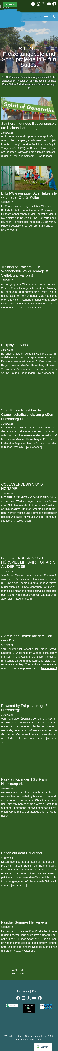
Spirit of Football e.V (42, 1022)
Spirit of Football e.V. (9, 18)
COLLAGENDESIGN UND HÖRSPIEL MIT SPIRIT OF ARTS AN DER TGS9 (28, 562)
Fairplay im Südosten (17, 345)
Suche (53, 16)
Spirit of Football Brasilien (15, 1022)
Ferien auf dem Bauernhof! (22, 853)
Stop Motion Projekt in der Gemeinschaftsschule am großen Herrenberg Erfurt (27, 414)
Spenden (10, 5)
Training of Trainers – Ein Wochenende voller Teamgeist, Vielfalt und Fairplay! (25, 271)
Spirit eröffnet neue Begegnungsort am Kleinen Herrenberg (28, 125)
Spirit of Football (29, 1022)
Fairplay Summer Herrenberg (24, 922)
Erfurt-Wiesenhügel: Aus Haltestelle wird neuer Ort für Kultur (29, 195)
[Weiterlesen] (45, 156)
